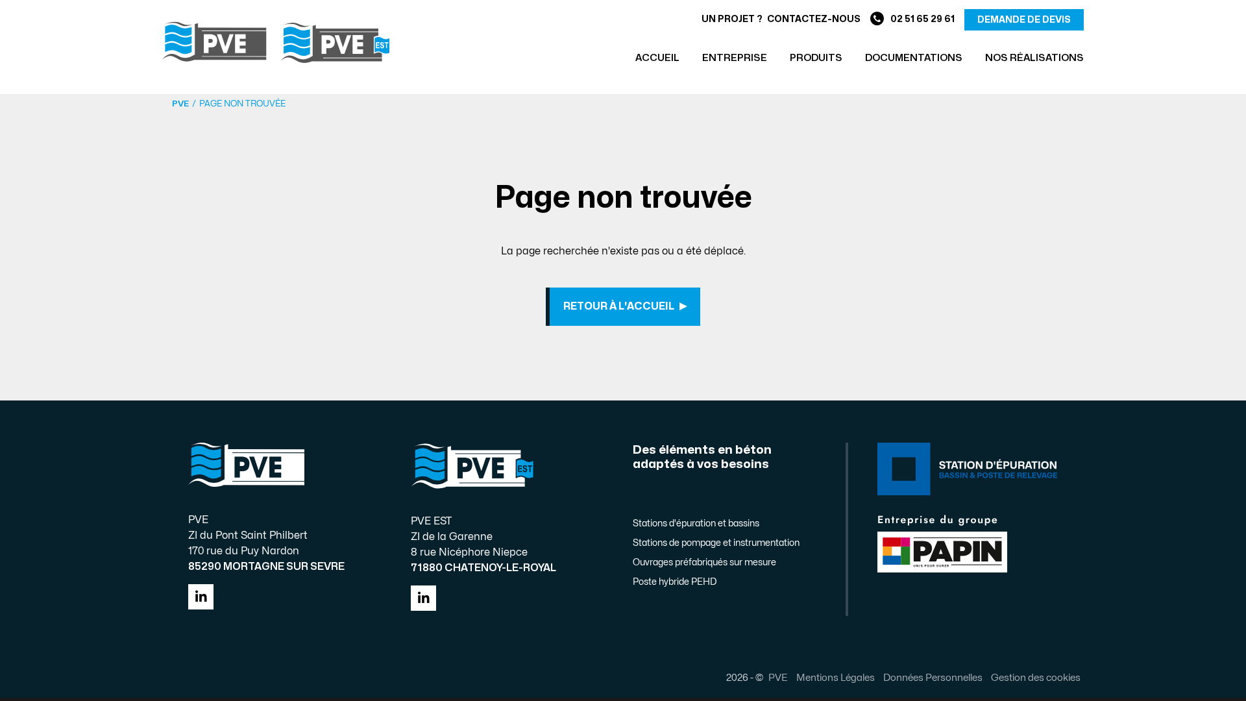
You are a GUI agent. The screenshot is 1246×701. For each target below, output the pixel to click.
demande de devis (1024, 20)
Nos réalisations (1034, 58)
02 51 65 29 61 (922, 19)
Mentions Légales (835, 677)
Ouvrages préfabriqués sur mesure (704, 562)
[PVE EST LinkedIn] (423, 598)
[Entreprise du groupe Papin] (942, 542)
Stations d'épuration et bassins (696, 523)
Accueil (657, 58)
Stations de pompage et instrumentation (716, 543)
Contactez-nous (814, 19)
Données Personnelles (933, 677)
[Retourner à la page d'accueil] (275, 42)
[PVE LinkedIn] (201, 596)
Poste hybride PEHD (674, 582)
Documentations (913, 58)
